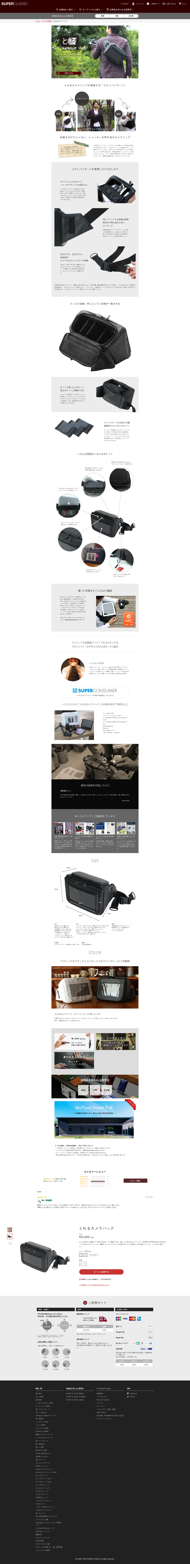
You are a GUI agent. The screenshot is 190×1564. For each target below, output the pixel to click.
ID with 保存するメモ (43, 1453)
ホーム (38, 21)
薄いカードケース (42, 1441)
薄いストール (40, 1513)
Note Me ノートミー (43, 1531)
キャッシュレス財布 (43, 1406)
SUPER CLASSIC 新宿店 (75, 1393)
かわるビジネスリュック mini (46, 1472)
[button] (84, 1181)
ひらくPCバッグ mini (43, 1479)
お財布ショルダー (42, 1456)
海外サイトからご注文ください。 (98, 1343)
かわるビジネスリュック (44, 1469)
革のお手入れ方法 (103, 1400)
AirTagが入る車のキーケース (46, 1416)
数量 (80, 1260)
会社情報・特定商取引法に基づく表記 (110, 1416)
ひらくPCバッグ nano (43, 1482)
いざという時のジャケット (45, 1507)
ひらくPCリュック (42, 1485)
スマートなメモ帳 (42, 1519)
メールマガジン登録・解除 (106, 1409)
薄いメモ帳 (40, 1447)
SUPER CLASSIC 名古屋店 (75, 1397)
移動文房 (39, 1534)
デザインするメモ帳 (43, 1544)
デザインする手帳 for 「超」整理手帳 (49, 1547)
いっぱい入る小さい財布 (44, 1403)
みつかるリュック (42, 1491)
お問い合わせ (101, 1412)
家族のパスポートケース (44, 1434)
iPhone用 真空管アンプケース (46, 1516)
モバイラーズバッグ (43, 1538)
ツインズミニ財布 (42, 1428)
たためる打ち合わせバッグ (45, 1528)
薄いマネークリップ (43, 1409)
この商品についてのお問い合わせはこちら (94, 1285)
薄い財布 (39, 1393)
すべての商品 (46, 21)
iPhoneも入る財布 (42, 1431)
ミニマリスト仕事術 (43, 1550)
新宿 (102, 16)
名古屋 (131, 16)
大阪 (116, 16)
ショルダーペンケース (43, 1501)
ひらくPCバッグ (41, 1475)
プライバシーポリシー (104, 1419)
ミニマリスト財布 (42, 1422)
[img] (42, 1197)
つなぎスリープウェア (43, 1510)
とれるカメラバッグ (43, 1488)
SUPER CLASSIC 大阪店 (75, 1400)
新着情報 (100, 1393)
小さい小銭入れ (41, 1412)
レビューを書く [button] (135, 1181)
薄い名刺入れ (40, 1444)
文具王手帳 (40, 1541)
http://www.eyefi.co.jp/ (71, 619)
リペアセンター (102, 1397)
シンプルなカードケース (44, 1438)
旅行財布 (39, 1400)
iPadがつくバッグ (42, 1466)
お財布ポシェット (42, 1497)
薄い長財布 (40, 1419)
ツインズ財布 (40, 1425)
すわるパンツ (40, 1504)
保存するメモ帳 (41, 1450)
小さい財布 (40, 1397)
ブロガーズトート (42, 1494)
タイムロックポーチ (43, 1463)
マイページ (100, 1406)
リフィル (100, 1403)
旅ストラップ (40, 1460)
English (125, 4)
